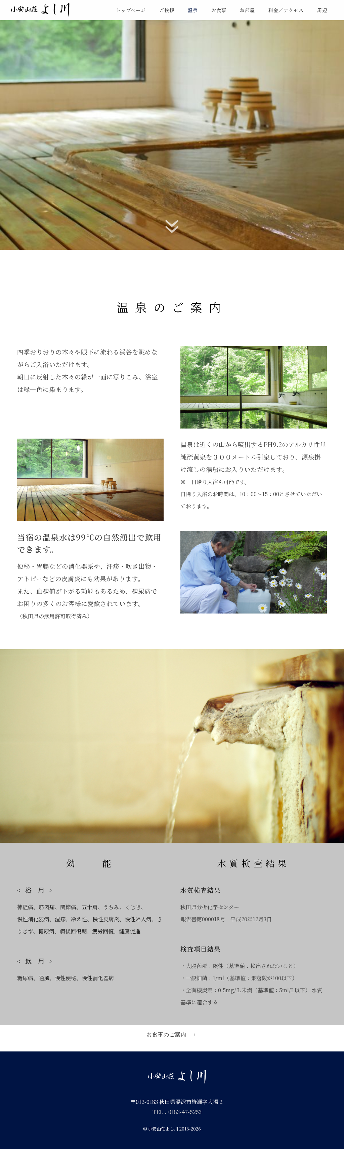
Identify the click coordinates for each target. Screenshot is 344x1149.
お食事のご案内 (166, 1034)
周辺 (322, 10)
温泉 (193, 10)
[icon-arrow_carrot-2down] (172, 236)
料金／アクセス (286, 10)
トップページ (131, 10)
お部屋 (247, 10)
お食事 (218, 10)
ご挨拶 (166, 10)
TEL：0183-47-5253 (177, 1112)
